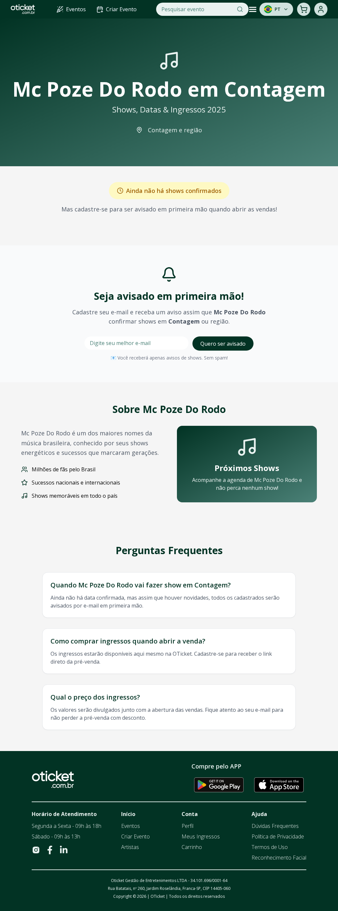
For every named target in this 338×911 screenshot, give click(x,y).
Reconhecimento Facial (279, 857)
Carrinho (192, 847)
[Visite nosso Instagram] (36, 850)
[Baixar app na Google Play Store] (218, 785)
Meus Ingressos (201, 836)
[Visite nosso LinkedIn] (63, 850)
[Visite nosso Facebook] (50, 850)
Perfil (187, 826)
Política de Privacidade (278, 836)
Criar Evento (135, 836)
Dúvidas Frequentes (275, 826)
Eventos (130, 826)
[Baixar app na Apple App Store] (279, 785)
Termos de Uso (270, 847)
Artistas (130, 847)
